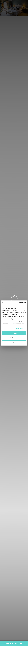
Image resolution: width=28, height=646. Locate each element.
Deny (14, 342)
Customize (13, 337)
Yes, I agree (14, 333)
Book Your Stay (14, 643)
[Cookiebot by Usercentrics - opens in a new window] (19, 303)
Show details (19, 328)
